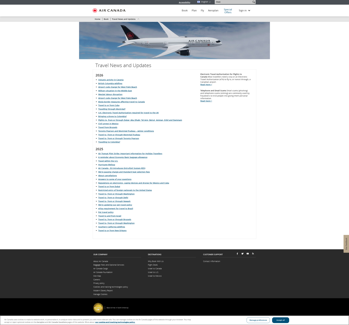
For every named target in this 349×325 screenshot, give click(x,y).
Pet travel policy (106, 212)
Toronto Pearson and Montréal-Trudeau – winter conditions (126, 131)
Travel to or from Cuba (108, 105)
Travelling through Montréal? (111, 109)
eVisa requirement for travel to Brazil (115, 208)
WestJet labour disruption (110, 94)
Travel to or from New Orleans (112, 230)
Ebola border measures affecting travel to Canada (121, 101)
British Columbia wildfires (110, 83)
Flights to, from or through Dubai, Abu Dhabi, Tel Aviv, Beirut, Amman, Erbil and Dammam (140, 120)
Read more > (206, 84)
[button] (253, 2)
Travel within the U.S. (108, 161)
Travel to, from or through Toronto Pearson (118, 138)
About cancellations (107, 175)
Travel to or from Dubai (109, 186)
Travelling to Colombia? (109, 142)
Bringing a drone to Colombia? (112, 116)
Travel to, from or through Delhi (113, 197)
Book (185, 10)
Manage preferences (258, 320)
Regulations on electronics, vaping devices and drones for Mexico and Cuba (133, 183)
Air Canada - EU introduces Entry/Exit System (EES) (121, 168)
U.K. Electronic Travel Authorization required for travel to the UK (128, 112)
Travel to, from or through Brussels (114, 219)
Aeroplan (213, 10)
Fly (202, 10)
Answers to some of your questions (114, 179)
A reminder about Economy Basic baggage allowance (122, 157)
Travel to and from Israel (109, 216)
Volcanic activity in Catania (111, 79)
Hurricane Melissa (106, 164)
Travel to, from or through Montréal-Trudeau (119, 134)
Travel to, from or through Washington (116, 194)
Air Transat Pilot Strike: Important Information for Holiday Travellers (130, 153)
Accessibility (184, 2)
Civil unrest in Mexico (108, 123)
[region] (174, 320)
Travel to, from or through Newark (114, 201)
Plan (194, 10)
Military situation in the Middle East (115, 90)
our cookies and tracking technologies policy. (115, 322)
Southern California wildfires (111, 227)
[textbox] (233, 2)
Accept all (280, 320)
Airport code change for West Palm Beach (117, 87)
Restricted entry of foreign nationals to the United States (125, 190)
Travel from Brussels (107, 127)
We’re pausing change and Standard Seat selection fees (124, 172)
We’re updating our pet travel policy (115, 205)
